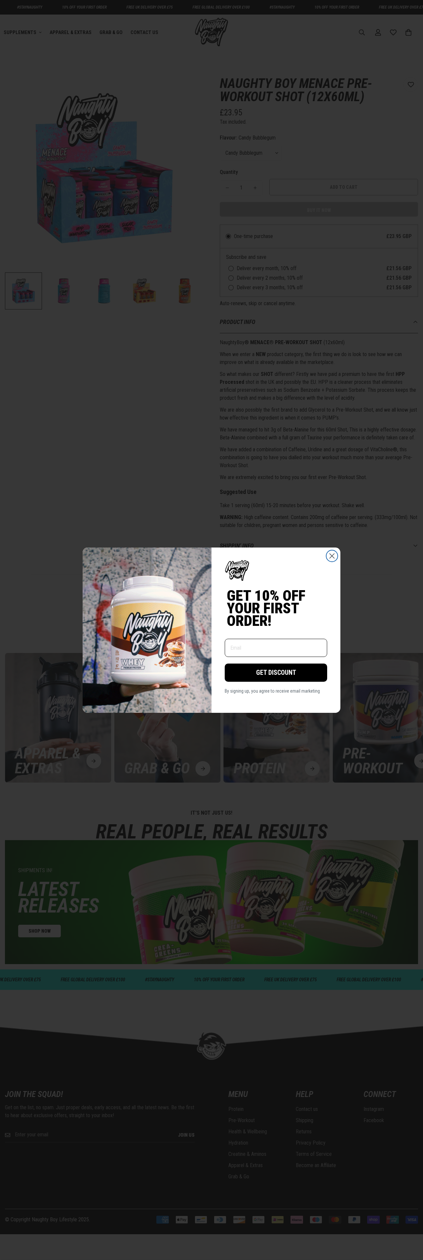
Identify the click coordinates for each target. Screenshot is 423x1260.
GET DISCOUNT (276, 672)
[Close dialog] (332, 556)
